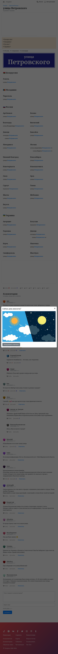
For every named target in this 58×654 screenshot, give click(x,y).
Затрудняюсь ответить (11, 344)
